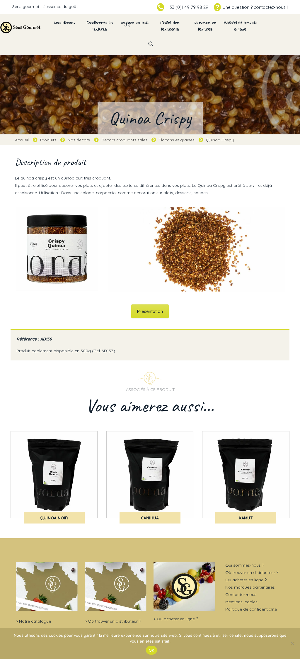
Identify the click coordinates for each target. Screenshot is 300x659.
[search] (151, 44)
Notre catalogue (35, 621)
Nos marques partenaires (250, 587)
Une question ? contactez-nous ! (255, 7)
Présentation (150, 311)
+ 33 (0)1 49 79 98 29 (187, 7)
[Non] (293, 643)
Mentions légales (241, 601)
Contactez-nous (240, 594)
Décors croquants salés (124, 140)
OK (151, 650)
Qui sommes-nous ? (244, 565)
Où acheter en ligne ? (177, 618)
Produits (48, 140)
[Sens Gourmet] (20, 27)
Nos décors (79, 140)
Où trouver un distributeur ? (114, 621)
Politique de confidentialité (251, 609)
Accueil (22, 140)
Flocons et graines (177, 140)
